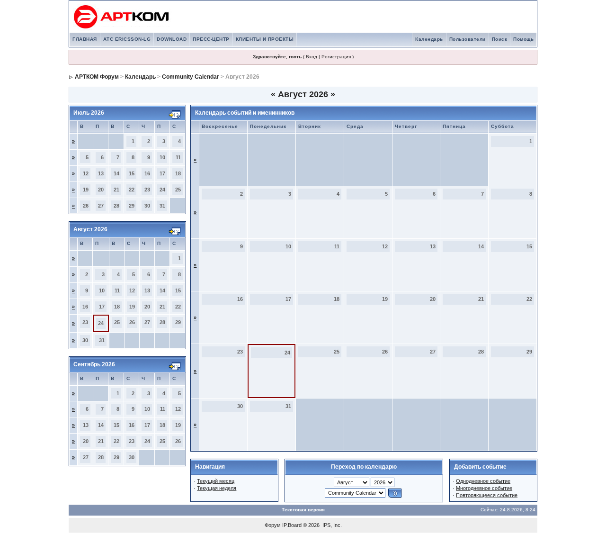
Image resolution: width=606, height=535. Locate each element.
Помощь (523, 39)
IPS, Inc (331, 525)
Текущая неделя (216, 488)
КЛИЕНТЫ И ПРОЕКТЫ (265, 39)
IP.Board (292, 525)
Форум (273, 525)
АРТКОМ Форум (97, 76)
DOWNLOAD (172, 39)
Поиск (500, 39)
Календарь (429, 39)
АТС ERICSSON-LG (127, 39)
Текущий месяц (215, 481)
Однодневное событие (483, 481)
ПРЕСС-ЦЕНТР (211, 39)
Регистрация (336, 56)
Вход (311, 56)
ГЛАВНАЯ (84, 39)
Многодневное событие (484, 488)
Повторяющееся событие (486, 495)
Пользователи (467, 39)
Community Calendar (190, 76)
